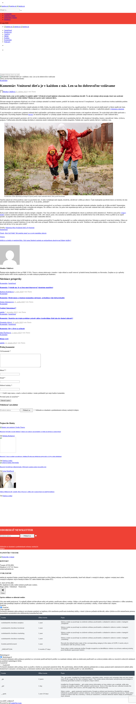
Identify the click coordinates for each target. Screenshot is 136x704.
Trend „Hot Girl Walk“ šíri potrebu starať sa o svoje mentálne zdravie (23, 233)
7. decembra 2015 (11, 312)
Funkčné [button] (3, 605)
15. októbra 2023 (21, 92)
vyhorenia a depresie (117, 109)
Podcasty (7, 42)
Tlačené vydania (9, 16)
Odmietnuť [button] (13, 587)
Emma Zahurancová (7, 302)
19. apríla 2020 (18, 322)
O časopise (8, 14)
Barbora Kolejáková (7, 292)
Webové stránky (6, 385)
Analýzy (7, 34)
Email (2, 378)
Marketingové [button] (4, 655)
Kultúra (6, 38)
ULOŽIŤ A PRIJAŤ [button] (7, 701)
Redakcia (7, 19)
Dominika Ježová (6, 322)
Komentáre (8, 40)
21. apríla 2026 (19, 302)
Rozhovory (8, 32)
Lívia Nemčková (8, 471)
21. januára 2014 (10, 343)
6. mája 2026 (18, 292)
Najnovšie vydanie (10, 17)
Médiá (6, 36)
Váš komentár (5, 351)
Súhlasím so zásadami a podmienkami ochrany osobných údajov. (57, 410)
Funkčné (5, 607)
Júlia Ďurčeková (5, 333)
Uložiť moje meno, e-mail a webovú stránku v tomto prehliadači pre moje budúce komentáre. (34, 393)
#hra (14, 228)
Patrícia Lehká (7, 461)
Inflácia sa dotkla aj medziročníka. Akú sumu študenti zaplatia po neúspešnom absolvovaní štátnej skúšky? (35, 240)
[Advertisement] (64, 512)
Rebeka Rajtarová (9, 436)
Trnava (2, 237)
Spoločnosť (8, 30)
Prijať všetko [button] (4, 587)
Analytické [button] (3, 663)
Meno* (3, 370)
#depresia (9, 228)
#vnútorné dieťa (21, 228)
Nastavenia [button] (22, 587)
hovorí (30, 114)
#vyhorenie (30, 228)
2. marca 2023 (16, 333)
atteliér (2, 312)
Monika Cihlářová (9, 92)
